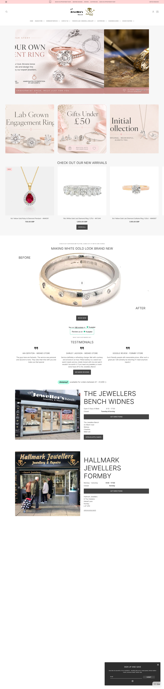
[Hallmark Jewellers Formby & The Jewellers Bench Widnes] (82, 11)
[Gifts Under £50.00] (82, 128)
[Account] (153, 12)
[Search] (6, 12)
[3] (144, 90)
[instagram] (6, 2)
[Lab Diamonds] (29, 128)
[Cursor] (82, 283)
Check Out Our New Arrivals (82, 163)
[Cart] (157, 12)
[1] (138, 90)
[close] (158, 665)
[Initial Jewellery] (134, 128)
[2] (141, 90)
